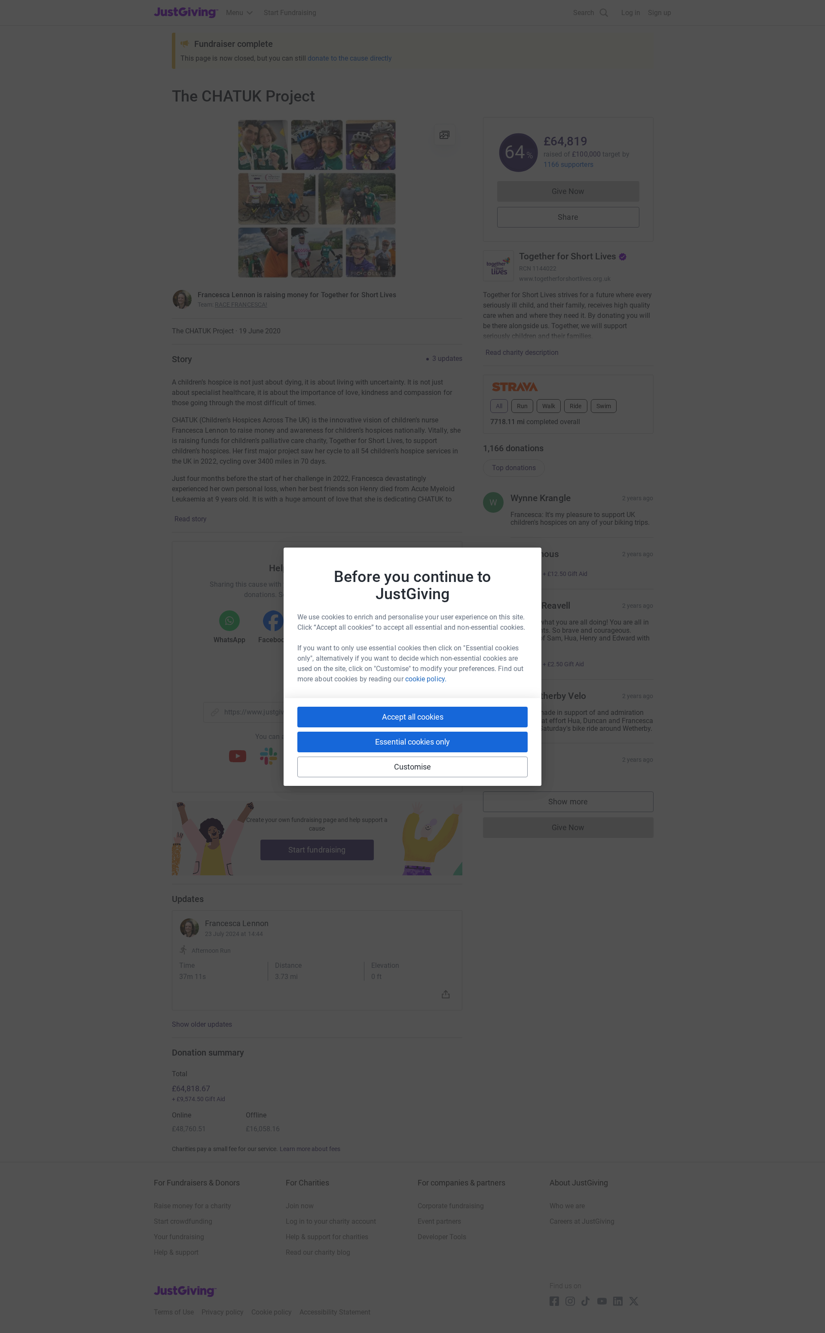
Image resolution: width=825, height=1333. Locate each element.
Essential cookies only (412, 741)
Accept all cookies (412, 716)
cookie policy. (425, 679)
